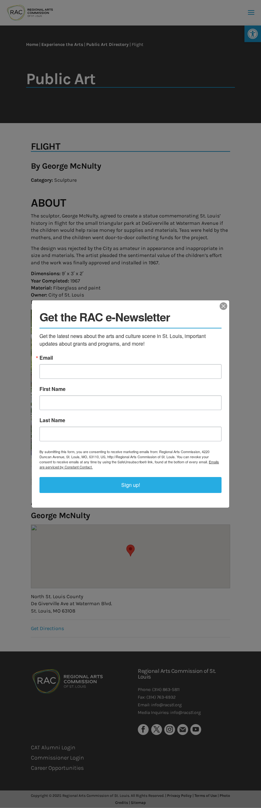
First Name (52, 389)
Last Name (52, 420)
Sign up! (130, 484)
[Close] (223, 306)
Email (46, 357)
